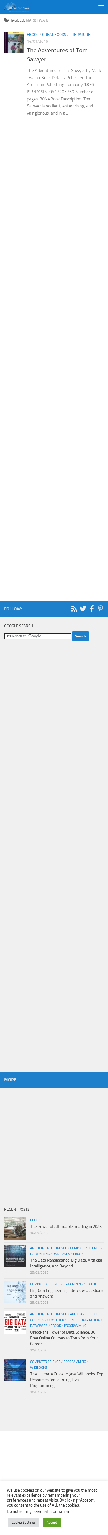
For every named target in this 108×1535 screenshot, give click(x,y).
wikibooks (38, 1368)
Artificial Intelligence (48, 1248)
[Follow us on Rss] (74, 608)
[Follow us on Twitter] (82, 608)
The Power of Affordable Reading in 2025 (66, 1226)
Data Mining (40, 1254)
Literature (80, 34)
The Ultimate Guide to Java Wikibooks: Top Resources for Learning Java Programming (66, 1379)
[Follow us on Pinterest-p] (100, 608)
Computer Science (85, 1248)
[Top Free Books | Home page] (20, 7)
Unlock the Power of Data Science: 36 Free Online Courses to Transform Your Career (64, 1338)
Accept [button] (52, 1522)
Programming (75, 1326)
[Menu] (101, 7)
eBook (33, 34)
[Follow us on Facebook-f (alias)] (91, 608)
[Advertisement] (54, 358)
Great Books (54, 34)
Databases (61, 1254)
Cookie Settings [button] (24, 1522)
